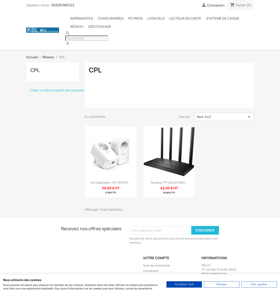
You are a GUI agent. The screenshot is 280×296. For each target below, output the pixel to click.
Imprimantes (81, 18)
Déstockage (99, 26)
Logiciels (156, 18)
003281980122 (62, 5)
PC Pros (135, 18)
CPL (35, 70)
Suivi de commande (156, 265)
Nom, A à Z (224, 116)
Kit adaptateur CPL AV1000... (111, 182)
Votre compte (156, 258)
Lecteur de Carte (185, 18)
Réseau (77, 26)
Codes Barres (111, 18)
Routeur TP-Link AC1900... (169, 182)
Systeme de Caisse (222, 18)
